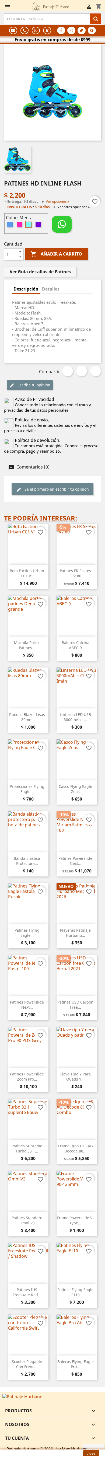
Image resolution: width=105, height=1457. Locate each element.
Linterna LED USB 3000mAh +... (75, 717)
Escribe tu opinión (33, 384)
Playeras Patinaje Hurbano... (75, 933)
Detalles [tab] (51, 289)
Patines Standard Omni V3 (27, 1220)
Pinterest (95, 371)
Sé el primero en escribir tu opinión (56, 489)
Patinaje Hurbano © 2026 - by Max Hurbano (47, 1448)
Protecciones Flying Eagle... (27, 789)
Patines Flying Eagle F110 (75, 1292)
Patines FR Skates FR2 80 (75, 573)
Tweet (81, 371)
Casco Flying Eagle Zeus (75, 789)
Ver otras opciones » (73, 206)
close (91, 1453)
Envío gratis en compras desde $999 (52, 40)
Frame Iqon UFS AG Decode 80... (75, 1148)
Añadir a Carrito (56, 254)
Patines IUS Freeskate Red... (27, 1292)
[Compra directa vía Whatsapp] (62, 224)
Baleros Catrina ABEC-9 (75, 645)
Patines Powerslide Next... (75, 861)
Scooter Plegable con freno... (27, 1364)
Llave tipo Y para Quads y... (75, 1076)
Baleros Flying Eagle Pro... (75, 1364)
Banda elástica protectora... (27, 861)
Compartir (67, 371)
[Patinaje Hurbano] (22, 1396)
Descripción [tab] (25, 289)
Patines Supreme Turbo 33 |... (27, 1148)
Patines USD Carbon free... (75, 1005)
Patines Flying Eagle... (27, 933)
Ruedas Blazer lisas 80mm (27, 717)
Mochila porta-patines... (27, 645)
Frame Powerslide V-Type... (75, 1220)
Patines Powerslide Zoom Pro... (27, 1076)
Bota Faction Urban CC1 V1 (27, 573)
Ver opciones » (57, 201)
